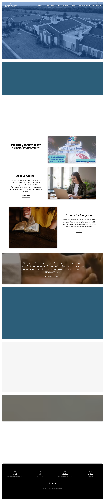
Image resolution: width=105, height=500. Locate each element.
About (40, 5)
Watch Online (63, 5)
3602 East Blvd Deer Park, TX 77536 (65, 476)
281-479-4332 (40, 476)
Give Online (90, 476)
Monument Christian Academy (90, 5)
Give (73, 5)
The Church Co (52, 491)
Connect (50, 5)
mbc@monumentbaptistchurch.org (14, 476)
